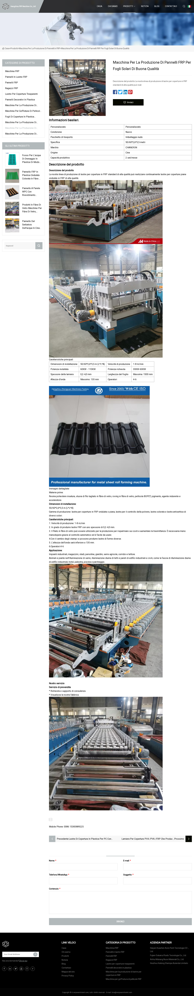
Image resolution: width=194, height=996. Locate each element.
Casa (99, 6)
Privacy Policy (68, 976)
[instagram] (27, 969)
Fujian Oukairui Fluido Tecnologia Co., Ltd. (168, 955)
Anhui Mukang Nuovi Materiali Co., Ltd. (167, 959)
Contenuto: (54, 889)
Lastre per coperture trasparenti (21, 94)
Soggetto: (128, 875)
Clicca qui (23, 961)
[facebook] (4, 969)
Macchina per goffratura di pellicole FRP (23, 111)
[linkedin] (10, 969)
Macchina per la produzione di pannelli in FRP (39, 48)
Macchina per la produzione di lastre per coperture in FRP (20, 106)
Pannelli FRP (11, 82)
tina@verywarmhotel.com (122, 992)
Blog (156, 6)
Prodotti (128, 6)
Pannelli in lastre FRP (16, 77)
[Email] (35, 954)
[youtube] (21, 969)
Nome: (52, 861)
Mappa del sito (68, 972)
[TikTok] (33, 969)
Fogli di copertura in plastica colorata (19, 117)
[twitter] (15, 969)
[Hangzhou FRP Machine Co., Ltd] (16, 944)
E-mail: (127, 861)
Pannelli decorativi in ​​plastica (20, 99)
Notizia (145, 6)
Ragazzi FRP (11, 88)
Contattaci (171, 6)
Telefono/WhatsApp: (59, 875)
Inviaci (130, 102)
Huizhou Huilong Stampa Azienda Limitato (169, 963)
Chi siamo (113, 6)
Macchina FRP (12, 71)
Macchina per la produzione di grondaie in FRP (20, 123)
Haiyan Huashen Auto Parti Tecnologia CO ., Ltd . (169, 950)
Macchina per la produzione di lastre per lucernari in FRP (20, 134)
